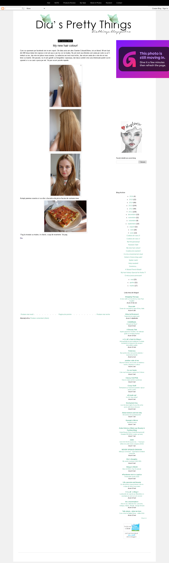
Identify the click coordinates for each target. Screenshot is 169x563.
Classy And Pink (132, 378)
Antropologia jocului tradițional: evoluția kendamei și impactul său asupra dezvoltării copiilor (132, 343)
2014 (131, 202)
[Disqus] (65, 278)
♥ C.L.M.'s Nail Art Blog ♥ (132, 339)
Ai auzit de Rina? (131, 324)
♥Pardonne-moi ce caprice (132, 475)
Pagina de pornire (65, 314)
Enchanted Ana (132, 403)
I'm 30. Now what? (132, 397)
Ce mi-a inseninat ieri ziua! (133, 254)
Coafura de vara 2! (133, 236)
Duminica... (133, 266)
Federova (131, 351)
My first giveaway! (133, 242)
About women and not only (132, 413)
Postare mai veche (103, 314)
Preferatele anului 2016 (132, 476)
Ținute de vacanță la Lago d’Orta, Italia (132, 308)
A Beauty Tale (132, 330)
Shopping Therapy (132, 297)
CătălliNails (132, 322)
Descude (131, 306)
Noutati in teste (132, 422)
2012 (131, 209)
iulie (132, 230)
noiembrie (132, 217)
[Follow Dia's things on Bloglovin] (131, 152)
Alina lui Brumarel (132, 314)
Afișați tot (144, 518)
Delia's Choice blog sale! (133, 257)
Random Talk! (133, 245)
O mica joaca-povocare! (133, 276)
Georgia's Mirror (132, 420)
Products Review (69, 3)
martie (132, 286)
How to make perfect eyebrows (132, 380)
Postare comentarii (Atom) (39, 318)
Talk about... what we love (131, 511)
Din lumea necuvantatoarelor (132, 415)
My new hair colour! (133, 248)
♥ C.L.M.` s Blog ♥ (131, 492)
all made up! (131, 395)
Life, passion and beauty (132, 482)
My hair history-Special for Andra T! (133, 272)
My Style (83, 3)
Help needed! (133, 263)
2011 (131, 212)
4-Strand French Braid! (133, 269)
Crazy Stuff (132, 386)
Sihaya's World (131, 467)
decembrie (132, 214)
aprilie (132, 282)
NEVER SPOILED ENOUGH (132, 450)
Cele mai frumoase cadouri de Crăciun (132, 372)
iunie (132, 233)
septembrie (132, 224)
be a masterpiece (131, 502)
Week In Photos (96, 3)
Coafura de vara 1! (133, 239)
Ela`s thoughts (131, 459)
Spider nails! (133, 260)
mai (132, 279)
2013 (131, 206)
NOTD (57, 3)
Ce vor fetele (132, 370)
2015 (131, 199)
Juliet (132, 440)
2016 (132, 196)
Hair (48, 3)
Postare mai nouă (27, 314)
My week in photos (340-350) (132, 461)
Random (109, 3)
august (132, 227)
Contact (119, 3)
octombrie (132, 221)
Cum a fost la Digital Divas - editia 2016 (131, 513)
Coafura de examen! (133, 251)
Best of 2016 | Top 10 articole (132, 469)
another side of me (132, 360)
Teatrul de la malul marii (131, 316)
